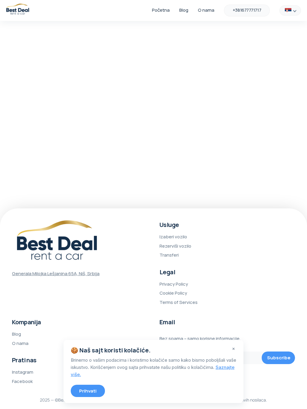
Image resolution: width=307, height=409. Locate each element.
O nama (206, 10)
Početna (161, 10)
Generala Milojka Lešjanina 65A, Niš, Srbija (56, 273)
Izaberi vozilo (173, 237)
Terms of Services (178, 302)
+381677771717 (247, 10)
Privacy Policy (173, 284)
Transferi (169, 255)
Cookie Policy (173, 293)
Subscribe (279, 358)
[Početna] (17, 10)
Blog (183, 10)
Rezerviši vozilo (175, 246)
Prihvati (88, 391)
